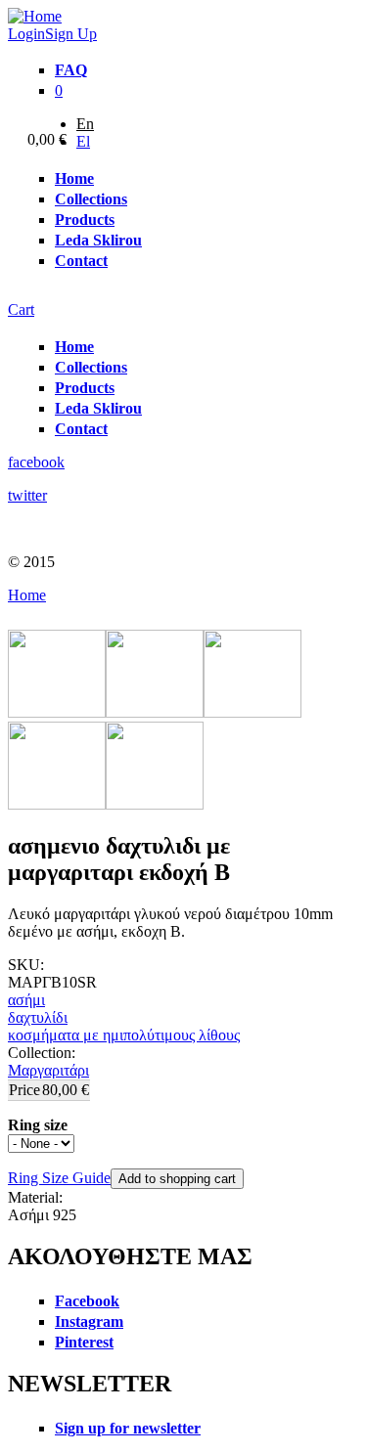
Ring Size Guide (59, 1177)
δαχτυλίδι (38, 1017)
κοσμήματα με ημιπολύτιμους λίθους (124, 1035)
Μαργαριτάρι (48, 1070)
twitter (27, 495)
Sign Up (71, 33)
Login (26, 33)
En (85, 123)
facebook (36, 462)
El (83, 141)
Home (27, 595)
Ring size (38, 1125)
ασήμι (26, 999)
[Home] (35, 16)
